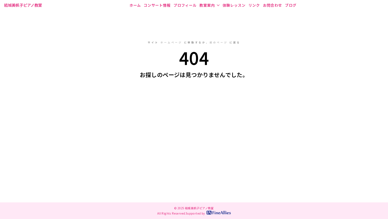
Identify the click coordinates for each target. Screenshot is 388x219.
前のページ (219, 42)
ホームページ (171, 42)
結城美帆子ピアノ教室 (23, 5)
